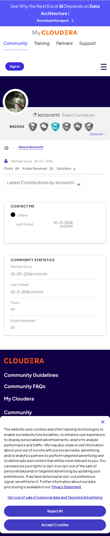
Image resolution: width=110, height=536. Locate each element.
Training (42, 43)
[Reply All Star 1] (77, 127)
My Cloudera (19, 398)
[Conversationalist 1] (44, 127)
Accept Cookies (55, 525)
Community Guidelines (31, 375)
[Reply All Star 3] (55, 127)
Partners (64, 43)
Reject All (54, 511)
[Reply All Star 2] (66, 127)
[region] (55, 474)
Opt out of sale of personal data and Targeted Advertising (54, 497)
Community (15, 43)
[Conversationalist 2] (33, 127)
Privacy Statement (66, 487)
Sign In (15, 66)
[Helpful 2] (89, 127)
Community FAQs (24, 386)
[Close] (103, 422)
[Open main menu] (103, 67)
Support (87, 43)
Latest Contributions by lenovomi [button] (40, 182)
